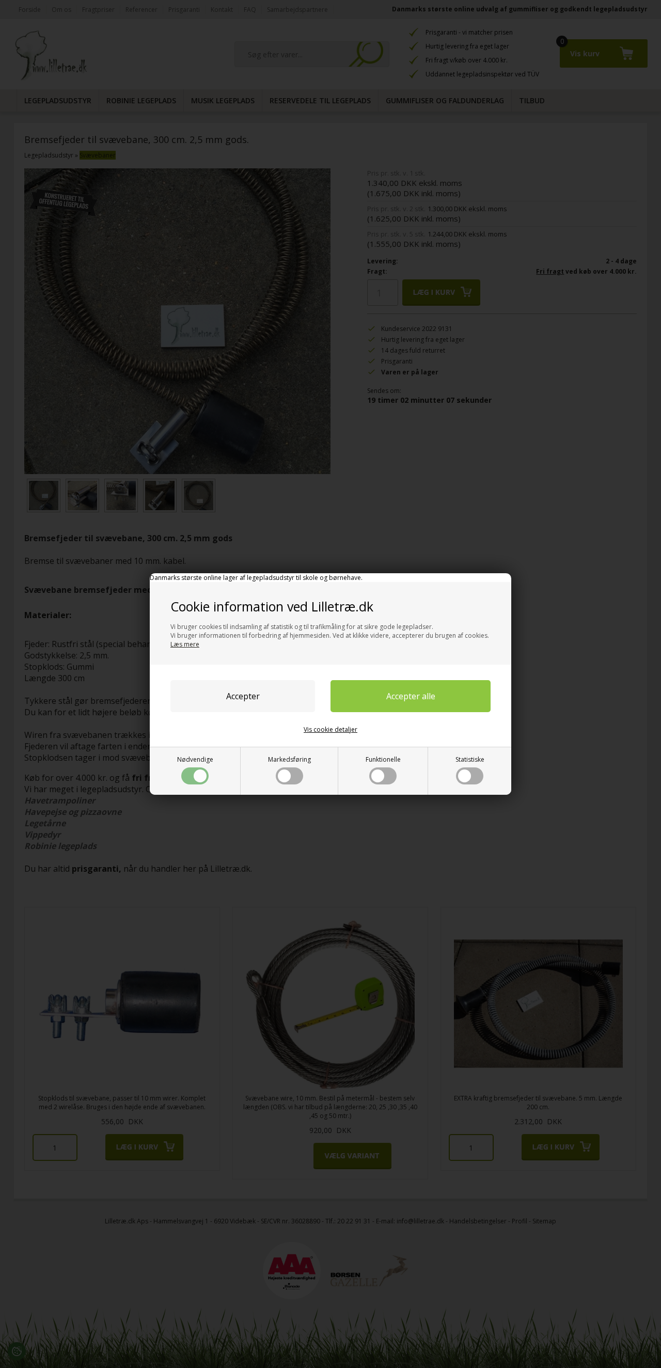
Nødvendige (195, 759)
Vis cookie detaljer (330, 729)
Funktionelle (383, 759)
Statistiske (469, 759)
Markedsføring (289, 759)
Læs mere (184, 644)
